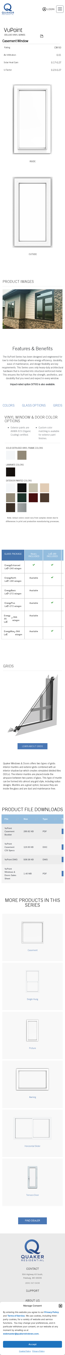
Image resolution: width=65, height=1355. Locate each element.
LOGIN (50, 9)
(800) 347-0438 (32, 1283)
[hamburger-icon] (59, 9)
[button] (60, 1305)
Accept (33, 1344)
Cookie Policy (25, 1351)
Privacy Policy (38, 1351)
